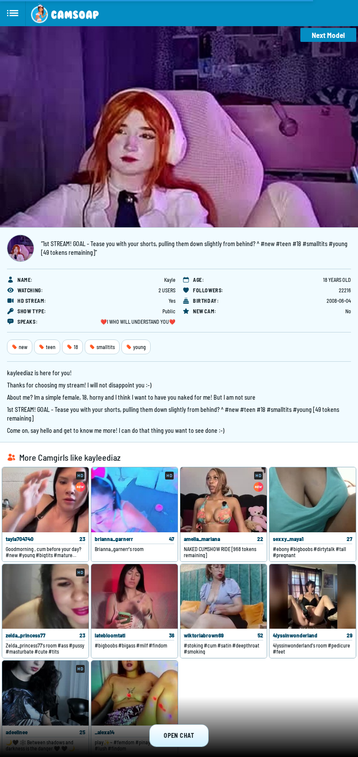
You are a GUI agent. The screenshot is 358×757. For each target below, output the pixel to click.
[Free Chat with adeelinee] (45, 693)
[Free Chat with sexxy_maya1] (312, 499)
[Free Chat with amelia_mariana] (223, 499)
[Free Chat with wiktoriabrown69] (223, 596)
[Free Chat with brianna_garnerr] (134, 499)
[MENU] (13, 13)
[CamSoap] (65, 13)
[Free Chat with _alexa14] (134, 693)
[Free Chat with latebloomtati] (134, 596)
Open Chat (179, 735)
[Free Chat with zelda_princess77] (45, 596)
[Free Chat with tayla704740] (45, 499)
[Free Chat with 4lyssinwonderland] (312, 596)
